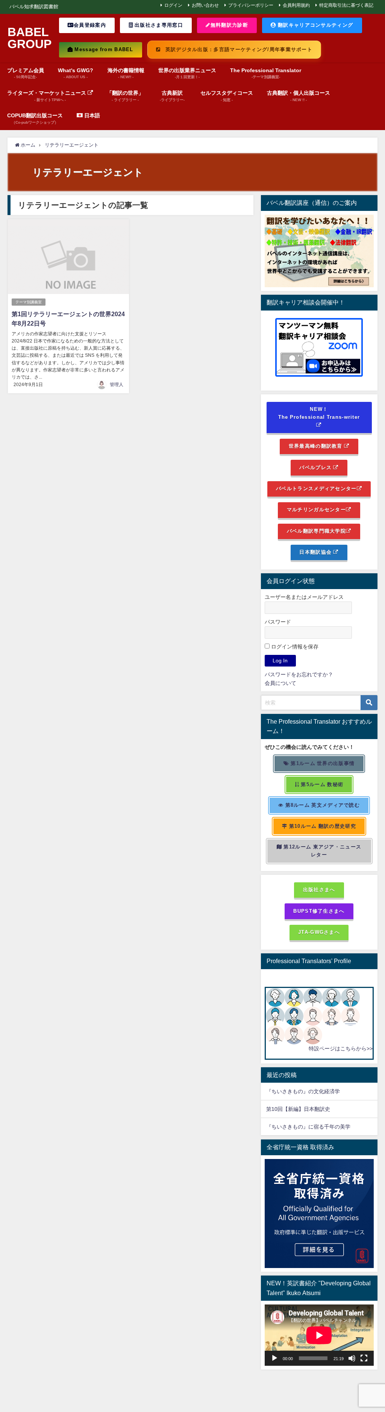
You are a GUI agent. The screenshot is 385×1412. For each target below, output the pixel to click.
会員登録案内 (90, 25)
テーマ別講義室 (28, 302)
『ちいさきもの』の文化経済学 (308, 1091)
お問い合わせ (205, 5)
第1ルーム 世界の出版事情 (322, 763)
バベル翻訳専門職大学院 (316, 531)
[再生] (274, 1358)
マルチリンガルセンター (316, 509)
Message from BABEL (103, 49)
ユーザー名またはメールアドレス (304, 597)
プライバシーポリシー (250, 5)
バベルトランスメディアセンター (316, 488)
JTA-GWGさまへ (319, 932)
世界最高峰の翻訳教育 (316, 446)
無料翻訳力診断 (229, 25)
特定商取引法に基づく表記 (346, 5)
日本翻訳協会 (316, 552)
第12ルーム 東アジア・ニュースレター (321, 850)
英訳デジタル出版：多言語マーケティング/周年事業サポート (238, 49)
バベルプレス (316, 467)
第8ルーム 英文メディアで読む (321, 805)
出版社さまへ (319, 889)
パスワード (278, 621)
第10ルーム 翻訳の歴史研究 (321, 826)
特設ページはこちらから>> (341, 1048)
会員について (280, 683)
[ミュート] (352, 1358)
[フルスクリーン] (364, 1358)
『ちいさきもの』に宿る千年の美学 (308, 1126)
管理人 (116, 384)
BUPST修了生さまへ (318, 911)
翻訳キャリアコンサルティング (314, 25)
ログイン (173, 5)
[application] (319, 1335)
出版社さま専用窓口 (158, 25)
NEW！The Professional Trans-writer (319, 413)
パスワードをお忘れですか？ (299, 674)
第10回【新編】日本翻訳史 (298, 1109)
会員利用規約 (296, 5)
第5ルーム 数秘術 (321, 784)
